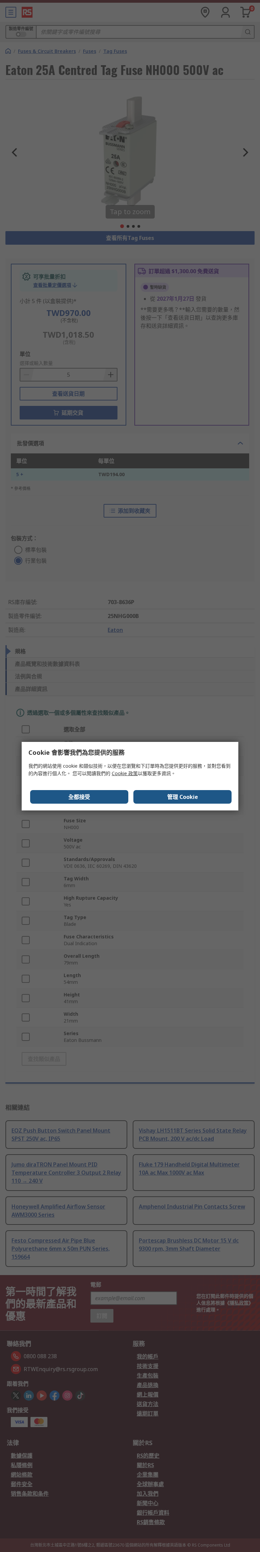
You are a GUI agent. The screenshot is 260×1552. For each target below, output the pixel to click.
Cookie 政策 (125, 773)
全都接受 (79, 797)
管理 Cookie (182, 797)
